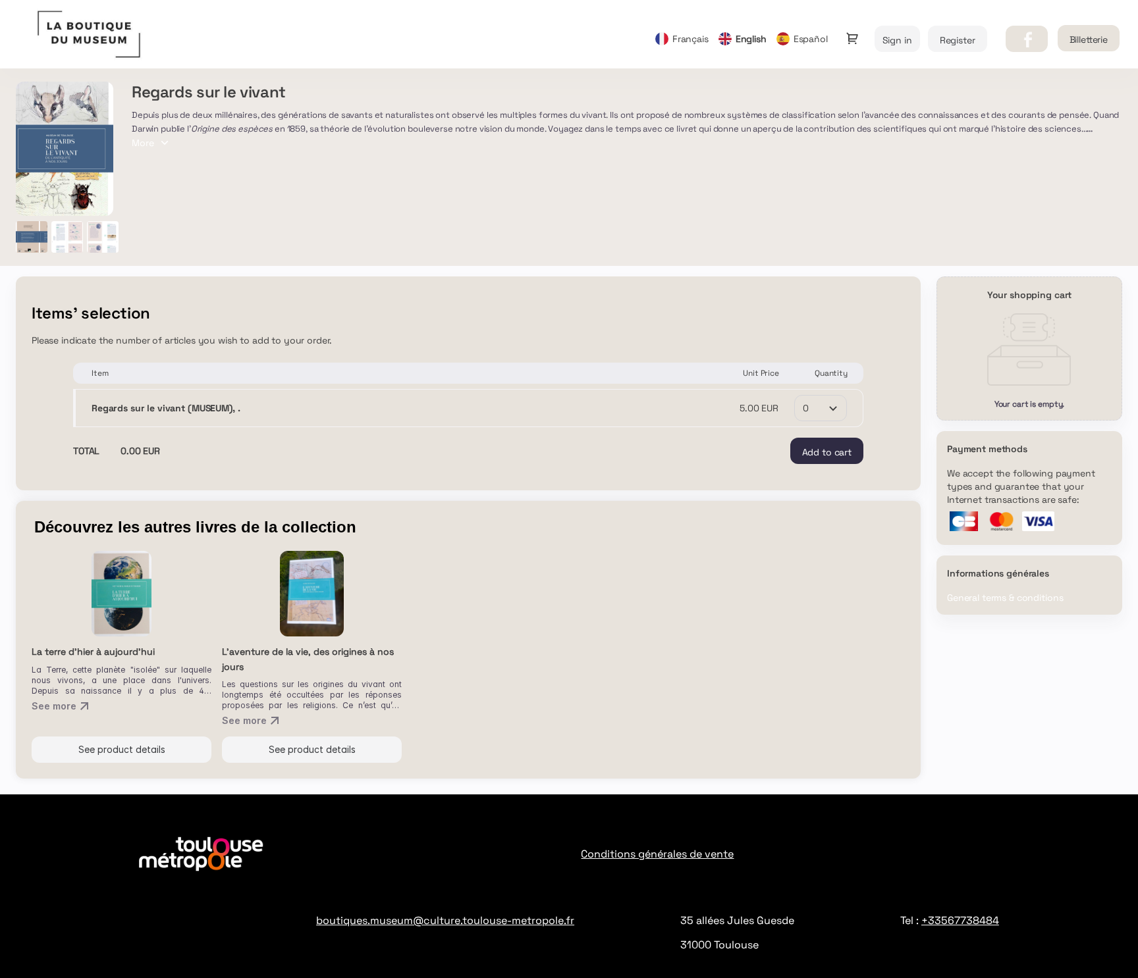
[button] (1027, 39)
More (143, 143)
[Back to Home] (147, 34)
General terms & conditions (1005, 598)
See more (54, 705)
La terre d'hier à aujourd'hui (93, 651)
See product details (121, 749)
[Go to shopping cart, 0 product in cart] (852, 38)
